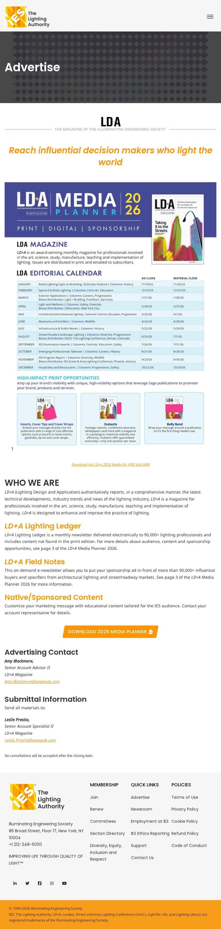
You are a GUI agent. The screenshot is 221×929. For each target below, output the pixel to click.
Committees (103, 821)
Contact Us (142, 858)
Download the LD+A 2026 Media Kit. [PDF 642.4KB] (111, 464)
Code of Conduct (189, 845)
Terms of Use (185, 797)
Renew (96, 809)
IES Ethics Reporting (150, 833)
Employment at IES (150, 821)
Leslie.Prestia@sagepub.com (30, 740)
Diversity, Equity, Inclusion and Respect (106, 852)
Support (139, 845)
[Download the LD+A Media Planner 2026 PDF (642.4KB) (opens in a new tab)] (110, 319)
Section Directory (107, 833)
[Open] (211, 16)
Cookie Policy (185, 821)
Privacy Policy (185, 809)
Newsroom (141, 809)
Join (94, 797)
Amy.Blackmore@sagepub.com (32, 681)
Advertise (140, 797)
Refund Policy (185, 833)
